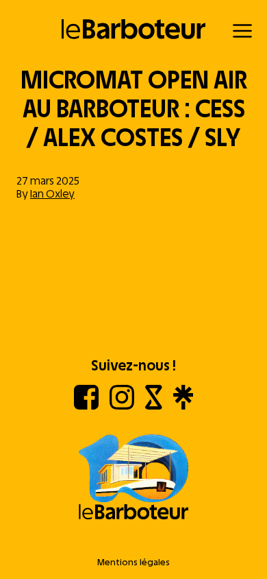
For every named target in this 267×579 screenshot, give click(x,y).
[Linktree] (183, 405)
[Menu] (242, 30)
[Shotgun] (154, 405)
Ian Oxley (52, 193)
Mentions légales (133, 562)
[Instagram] (122, 405)
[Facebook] (86, 405)
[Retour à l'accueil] (134, 29)
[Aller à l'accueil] (133, 478)
